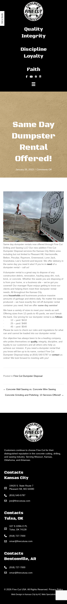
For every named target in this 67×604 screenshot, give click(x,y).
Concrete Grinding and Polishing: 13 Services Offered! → (34, 395)
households (14, 295)
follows (58, 317)
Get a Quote (2, 18)
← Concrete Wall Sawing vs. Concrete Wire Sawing (29, 389)
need (49, 264)
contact (55, 354)
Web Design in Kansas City (23, 594)
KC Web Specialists (47, 594)
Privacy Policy (56, 589)
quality (34, 341)
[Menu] (33, 84)
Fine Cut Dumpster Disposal (27, 376)
